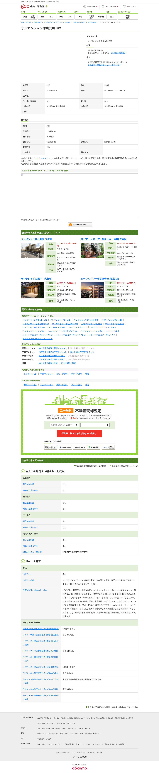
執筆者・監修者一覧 (111, 744)
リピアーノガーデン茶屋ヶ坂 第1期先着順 (103, 239)
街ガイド (89, 744)
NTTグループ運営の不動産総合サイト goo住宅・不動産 (40, 1)
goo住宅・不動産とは (44, 718)
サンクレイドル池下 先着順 (36, 278)
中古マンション (54, 734)
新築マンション (42, 734)
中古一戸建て (74, 734)
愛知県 (67, 22)
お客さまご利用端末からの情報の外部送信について (69, 718)
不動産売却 (40, 739)
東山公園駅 (92, 22)
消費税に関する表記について (66, 723)
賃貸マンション (72, 728)
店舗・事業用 (46, 728)
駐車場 (81, 728)
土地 (81, 734)
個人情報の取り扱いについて (46, 723)
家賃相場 (87, 728)
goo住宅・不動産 (27, 717)
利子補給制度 (28, 484)
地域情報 (37, 22)
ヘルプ (73, 752)
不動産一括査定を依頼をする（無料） (79, 433)
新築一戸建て (64, 734)
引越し (44, 744)
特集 (38, 744)
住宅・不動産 (26, 22)
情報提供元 (109, 718)
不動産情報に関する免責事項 (124, 718)
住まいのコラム (98, 744)
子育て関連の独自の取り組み (35, 590)
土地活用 (49, 739)
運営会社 (99, 752)
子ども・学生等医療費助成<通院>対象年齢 (41, 629)
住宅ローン (96, 734)
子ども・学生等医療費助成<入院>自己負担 (41, 673)
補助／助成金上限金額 (32, 552)
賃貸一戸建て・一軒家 (59, 728)
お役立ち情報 (25, 743)
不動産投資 (88, 734)
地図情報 (121, 744)
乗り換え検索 (117, 53)
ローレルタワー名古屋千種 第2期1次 (100, 278)
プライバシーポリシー (62, 752)
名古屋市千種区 (79, 22)
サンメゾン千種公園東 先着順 (36, 239)
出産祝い (26, 574)
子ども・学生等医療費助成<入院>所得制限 (41, 689)
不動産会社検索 (69, 744)
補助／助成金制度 (30, 490)
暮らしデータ (80, 744)
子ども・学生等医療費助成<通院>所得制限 (41, 651)
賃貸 (38, 728)
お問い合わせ (81, 752)
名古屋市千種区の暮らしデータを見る (103, 65)
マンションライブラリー (53, 22)
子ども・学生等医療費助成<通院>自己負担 (41, 635)
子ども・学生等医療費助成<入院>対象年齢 (41, 667)
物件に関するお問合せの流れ (95, 718)
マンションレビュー (43, 158)
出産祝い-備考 (29, 580)
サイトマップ (91, 752)
